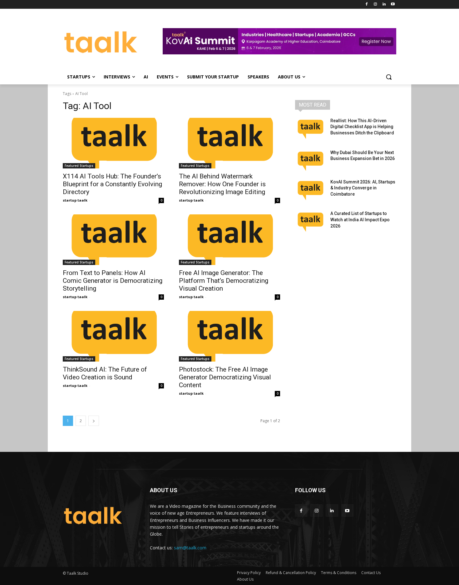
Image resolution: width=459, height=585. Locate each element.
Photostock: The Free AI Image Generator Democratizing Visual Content (225, 377)
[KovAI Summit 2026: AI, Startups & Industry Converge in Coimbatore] (310, 189)
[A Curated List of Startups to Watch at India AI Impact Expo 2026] (310, 221)
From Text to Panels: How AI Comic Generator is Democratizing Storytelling (112, 280)
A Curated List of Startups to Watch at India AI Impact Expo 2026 (360, 219)
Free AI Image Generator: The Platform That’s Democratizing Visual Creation (223, 280)
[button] (388, 76)
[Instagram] (375, 4)
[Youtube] (392, 4)
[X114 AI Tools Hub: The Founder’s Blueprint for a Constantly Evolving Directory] (113, 143)
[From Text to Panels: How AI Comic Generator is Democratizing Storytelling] (113, 239)
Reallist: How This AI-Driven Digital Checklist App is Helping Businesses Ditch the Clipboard (362, 126)
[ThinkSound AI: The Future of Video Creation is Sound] (113, 336)
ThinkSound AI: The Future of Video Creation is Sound (105, 373)
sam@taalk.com (190, 548)
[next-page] (93, 421)
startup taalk (75, 200)
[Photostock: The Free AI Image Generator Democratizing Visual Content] (229, 336)
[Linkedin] (383, 4)
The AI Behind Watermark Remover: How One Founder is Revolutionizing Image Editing (222, 184)
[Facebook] (366, 4)
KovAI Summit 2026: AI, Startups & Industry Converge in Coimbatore (362, 188)
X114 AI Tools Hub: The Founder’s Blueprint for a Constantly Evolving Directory (112, 184)
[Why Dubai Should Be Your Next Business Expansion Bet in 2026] (310, 160)
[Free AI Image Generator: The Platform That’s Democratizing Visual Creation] (229, 239)
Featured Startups (79, 165)
